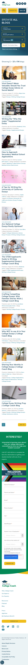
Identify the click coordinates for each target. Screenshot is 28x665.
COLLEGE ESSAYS (6, 81)
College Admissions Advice (14, 233)
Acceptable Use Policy (8, 656)
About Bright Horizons (8, 643)
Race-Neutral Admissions (9, 379)
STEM (8, 270)
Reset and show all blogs (10, 49)
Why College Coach (7, 591)
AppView (4, 613)
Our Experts (5, 593)
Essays (8, 97)
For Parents (5, 596)
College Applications (17, 377)
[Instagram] (18, 626)
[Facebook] (3, 626)
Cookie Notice (6, 654)
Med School (14, 165)
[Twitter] (8, 626)
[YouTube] (3, 629)
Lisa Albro (23, 229)
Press (3, 610)
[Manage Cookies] (2, 662)
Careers (4, 646)
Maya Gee (22, 93)
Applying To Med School (13, 163)
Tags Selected (7, 40)
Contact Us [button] (12, 10)
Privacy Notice (6, 651)
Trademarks (5, 659)
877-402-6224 (9, 452)
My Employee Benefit (8, 616)
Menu (21, 10)
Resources (5, 600)
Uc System (9, 198)
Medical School (6, 165)
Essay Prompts (17, 200)
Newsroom (5, 648)
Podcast (4, 603)
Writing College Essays (18, 97)
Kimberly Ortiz (21, 126)
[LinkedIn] (13, 626)
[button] (4, 10)
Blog (3, 606)
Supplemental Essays (17, 130)
